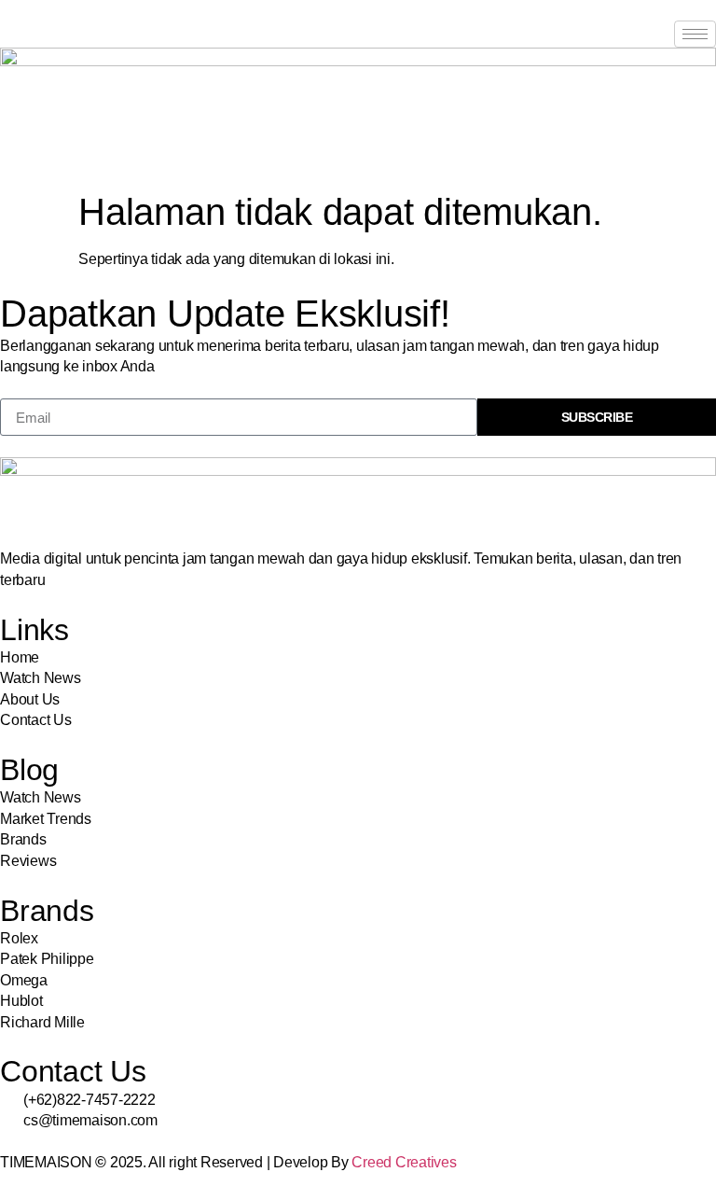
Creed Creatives (403, 1162)
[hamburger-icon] (695, 34)
